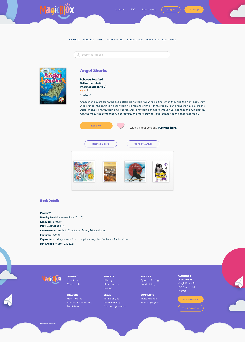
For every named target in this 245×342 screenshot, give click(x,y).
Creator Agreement (115, 306)
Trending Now (135, 40)
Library (119, 9)
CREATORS (72, 294)
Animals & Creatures (67, 230)
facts (117, 239)
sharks (56, 239)
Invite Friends (149, 298)
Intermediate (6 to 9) (93, 86)
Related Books (104, 144)
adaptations (86, 239)
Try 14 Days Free (190, 308)
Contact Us (73, 284)
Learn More (149, 9)
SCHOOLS (146, 276)
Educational (97, 230)
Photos (56, 235)
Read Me (96, 125)
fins (74, 239)
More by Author (143, 144)
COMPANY (72, 276)
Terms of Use (111, 298)
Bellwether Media (91, 83)
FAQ (133, 9)
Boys (85, 230)
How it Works (111, 284)
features (107, 239)
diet (98, 239)
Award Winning (114, 40)
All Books (74, 40)
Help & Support (150, 302)
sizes (125, 239)
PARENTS (109, 276)
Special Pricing (150, 280)
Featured (88, 40)
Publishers (152, 40)
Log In (171, 9)
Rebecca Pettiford (91, 79)
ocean (66, 239)
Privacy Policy (112, 302)
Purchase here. (167, 127)
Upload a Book (190, 299)
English (57, 221)
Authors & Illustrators (79, 302)
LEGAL (107, 294)
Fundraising (148, 284)
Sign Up (194, 9)
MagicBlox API (186, 283)
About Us (72, 280)
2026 (54, 323)
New (99, 40)
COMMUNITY (147, 294)
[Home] (57, 11)
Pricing (108, 288)
